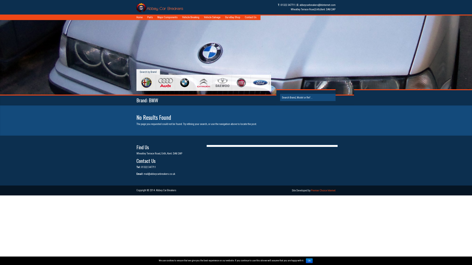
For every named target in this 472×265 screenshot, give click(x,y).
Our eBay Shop (232, 17)
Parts (150, 17)
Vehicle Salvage (212, 17)
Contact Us (250, 17)
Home (139, 17)
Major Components (167, 17)
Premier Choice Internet (323, 190)
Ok (309, 260)
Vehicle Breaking (190, 17)
